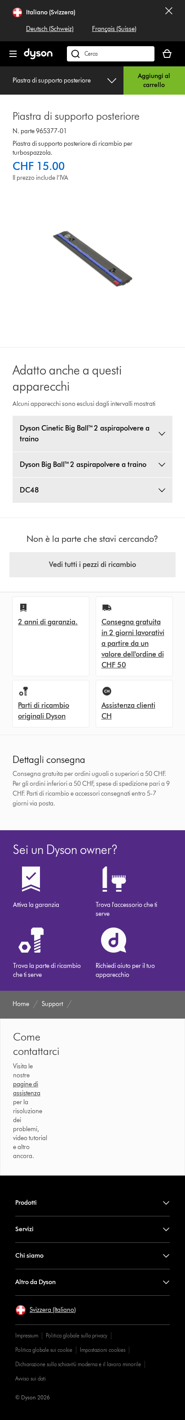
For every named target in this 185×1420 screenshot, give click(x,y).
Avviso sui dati (30, 1378)
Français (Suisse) (114, 29)
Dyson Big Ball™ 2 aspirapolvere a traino (83, 464)
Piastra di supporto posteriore (52, 80)
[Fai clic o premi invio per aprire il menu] (13, 54)
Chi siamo (29, 1255)
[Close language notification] (168, 20)
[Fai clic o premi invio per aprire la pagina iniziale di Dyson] (38, 57)
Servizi (24, 1229)
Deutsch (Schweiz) (50, 29)
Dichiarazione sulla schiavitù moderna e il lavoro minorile (78, 1364)
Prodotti (26, 1203)
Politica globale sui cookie (43, 1349)
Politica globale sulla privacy (76, 1335)
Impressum (26, 1335)
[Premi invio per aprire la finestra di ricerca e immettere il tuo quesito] (110, 53)
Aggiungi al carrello (154, 80)
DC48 (29, 490)
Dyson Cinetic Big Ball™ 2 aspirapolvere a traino (85, 433)
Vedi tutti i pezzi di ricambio (92, 564)
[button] (45, 1310)
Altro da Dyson (35, 1282)
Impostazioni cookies (102, 1349)
